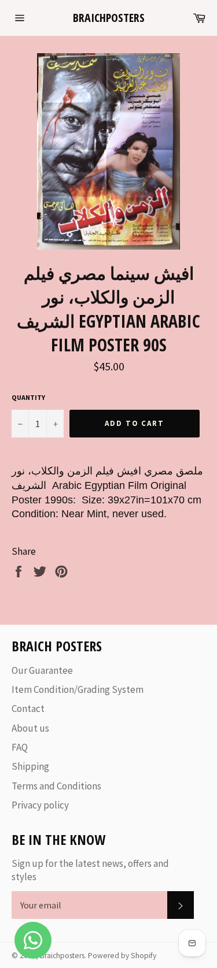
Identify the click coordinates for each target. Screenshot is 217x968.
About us (30, 728)
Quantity (28, 397)
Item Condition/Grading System (78, 689)
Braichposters (109, 17)
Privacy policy (40, 805)
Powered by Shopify (122, 955)
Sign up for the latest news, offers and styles (90, 870)
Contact (28, 708)
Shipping (30, 766)
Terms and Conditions (56, 786)
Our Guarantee (42, 670)
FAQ (20, 747)
